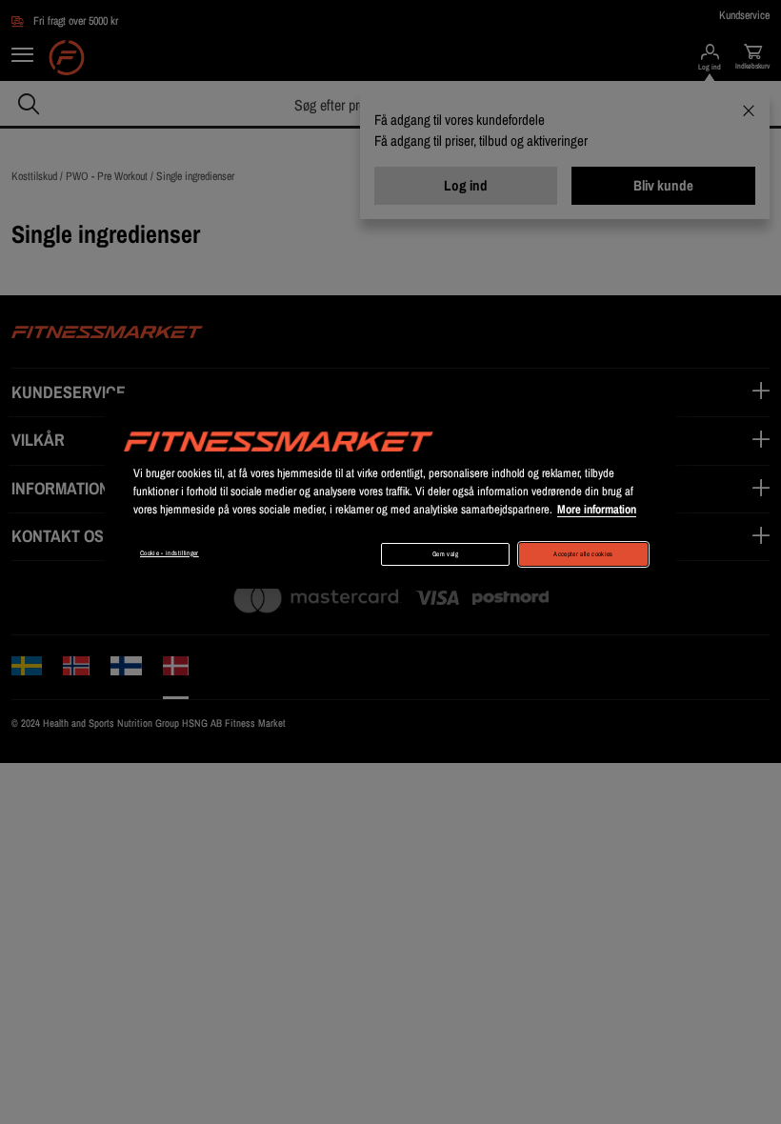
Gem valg (445, 554)
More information (596, 509)
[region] (390, 491)
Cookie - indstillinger (169, 553)
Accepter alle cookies (582, 554)
